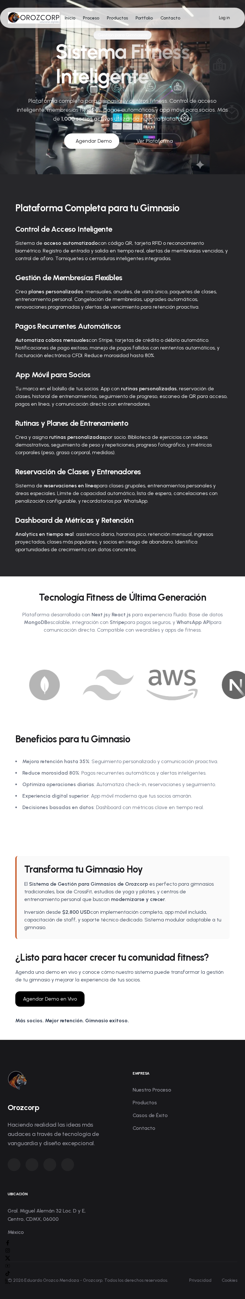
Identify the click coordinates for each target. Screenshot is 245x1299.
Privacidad (200, 1280)
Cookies (229, 1280)
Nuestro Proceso (152, 1090)
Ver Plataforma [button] (155, 141)
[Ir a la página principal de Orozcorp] (34, 17)
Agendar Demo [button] (94, 141)
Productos (117, 18)
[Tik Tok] (7, 1273)
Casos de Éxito (150, 1115)
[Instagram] (7, 1250)
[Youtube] (7, 1265)
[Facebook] (7, 1242)
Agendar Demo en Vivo (50, 999)
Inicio (70, 18)
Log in (224, 17)
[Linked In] (7, 1281)
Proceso (91, 18)
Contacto (170, 18)
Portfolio (144, 18)
